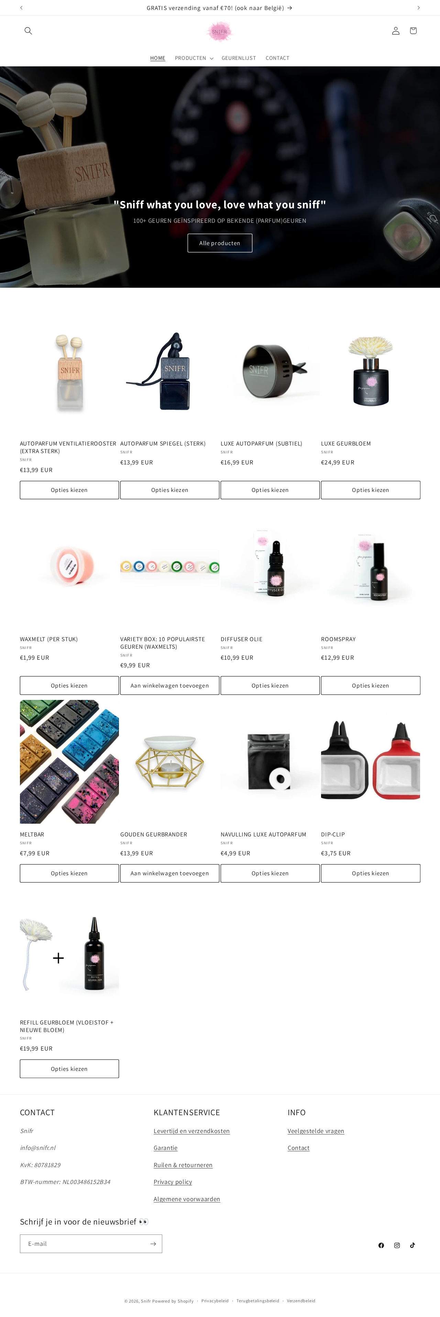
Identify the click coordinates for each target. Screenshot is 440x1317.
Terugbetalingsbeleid (257, 1301)
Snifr (146, 1301)
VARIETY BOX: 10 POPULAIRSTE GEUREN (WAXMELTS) (162, 642)
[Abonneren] (153, 1243)
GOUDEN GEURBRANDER (153, 834)
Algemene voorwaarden (187, 1199)
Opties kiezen (69, 490)
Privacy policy (173, 1182)
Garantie (166, 1147)
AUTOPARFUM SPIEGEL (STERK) (163, 443)
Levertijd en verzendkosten (192, 1131)
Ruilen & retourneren (183, 1165)
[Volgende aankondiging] (418, 7)
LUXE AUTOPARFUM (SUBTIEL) (261, 443)
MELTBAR (32, 834)
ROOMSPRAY (338, 639)
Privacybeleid (215, 1301)
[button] (28, 31)
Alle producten (219, 243)
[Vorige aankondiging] (21, 7)
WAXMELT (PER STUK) (49, 639)
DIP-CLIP (333, 834)
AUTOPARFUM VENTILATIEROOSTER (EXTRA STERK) (68, 447)
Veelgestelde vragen (316, 1131)
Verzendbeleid (301, 1301)
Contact (299, 1147)
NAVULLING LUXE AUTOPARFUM (264, 834)
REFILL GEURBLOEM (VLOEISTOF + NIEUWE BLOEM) (67, 1026)
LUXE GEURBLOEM (346, 443)
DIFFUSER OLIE (242, 639)
